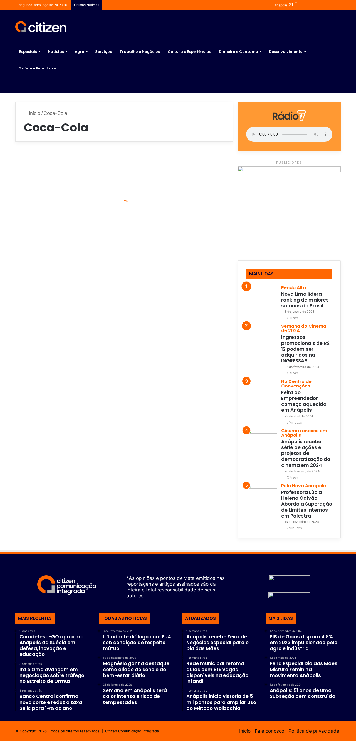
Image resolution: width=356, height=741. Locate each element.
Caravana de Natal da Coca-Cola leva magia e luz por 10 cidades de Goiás (179, 247)
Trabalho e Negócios (140, 51)
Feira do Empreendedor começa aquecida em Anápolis (304, 401)
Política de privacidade (313, 731)
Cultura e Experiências (189, 51)
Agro (79, 51)
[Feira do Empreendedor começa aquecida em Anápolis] (261, 394)
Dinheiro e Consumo (238, 51)
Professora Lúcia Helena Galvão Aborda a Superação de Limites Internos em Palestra (306, 504)
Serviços (103, 51)
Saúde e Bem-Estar (37, 68)
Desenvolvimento (286, 51)
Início (34, 113)
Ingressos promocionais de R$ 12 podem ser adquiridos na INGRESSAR (305, 349)
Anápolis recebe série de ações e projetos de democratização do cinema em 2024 (305, 453)
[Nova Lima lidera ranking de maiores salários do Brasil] (261, 300)
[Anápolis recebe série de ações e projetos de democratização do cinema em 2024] (261, 443)
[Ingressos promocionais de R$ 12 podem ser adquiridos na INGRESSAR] (261, 339)
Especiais (28, 51)
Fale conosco (269, 731)
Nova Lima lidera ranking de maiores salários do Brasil (305, 300)
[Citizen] (40, 26)
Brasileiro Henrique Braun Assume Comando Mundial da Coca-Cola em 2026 (67, 205)
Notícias (56, 51)
